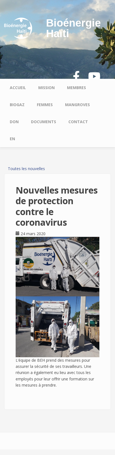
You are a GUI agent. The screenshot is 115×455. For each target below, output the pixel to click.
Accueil (18, 87)
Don (14, 121)
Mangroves (77, 104)
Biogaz (17, 104)
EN (12, 138)
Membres (76, 87)
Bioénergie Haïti (73, 28)
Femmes (45, 104)
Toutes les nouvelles (26, 168)
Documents (43, 121)
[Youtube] (94, 77)
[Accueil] (18, 28)
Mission (46, 87)
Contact (78, 121)
